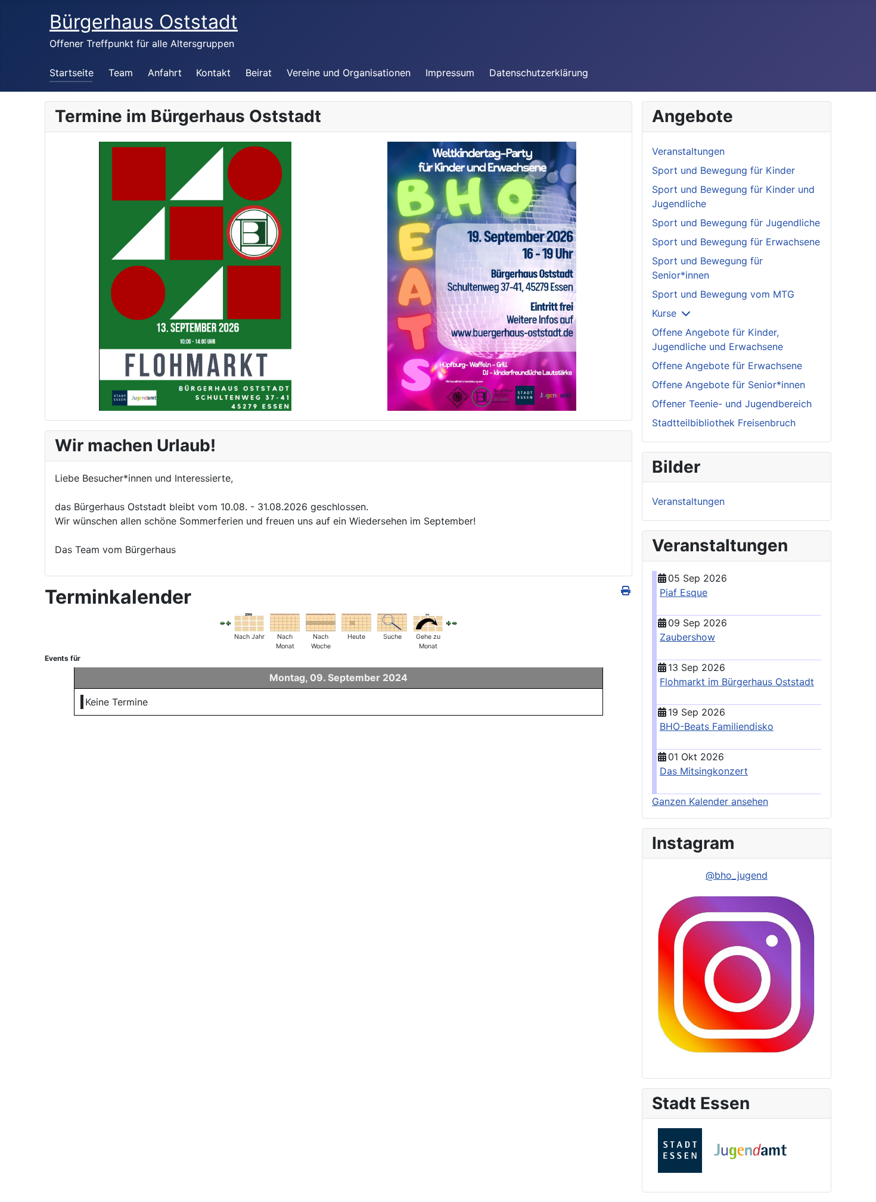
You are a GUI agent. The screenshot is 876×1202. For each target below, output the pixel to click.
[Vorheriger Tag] (228, 623)
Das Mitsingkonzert (704, 771)
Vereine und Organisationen (349, 73)
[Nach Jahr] (249, 621)
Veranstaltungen (688, 151)
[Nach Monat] (285, 621)
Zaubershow (687, 637)
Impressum (449, 73)
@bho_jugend (737, 875)
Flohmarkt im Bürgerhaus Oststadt (737, 682)
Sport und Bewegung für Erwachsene (736, 242)
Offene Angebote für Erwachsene (727, 365)
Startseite (71, 73)
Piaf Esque (683, 592)
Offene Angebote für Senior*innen (728, 385)
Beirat (259, 73)
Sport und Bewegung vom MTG (723, 294)
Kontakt (213, 73)
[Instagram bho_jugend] (736, 975)
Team (120, 73)
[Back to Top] (855, 1179)
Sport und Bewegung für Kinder (723, 170)
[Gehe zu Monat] (428, 621)
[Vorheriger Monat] (222, 623)
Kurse (664, 313)
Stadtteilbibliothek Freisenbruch (724, 423)
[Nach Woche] (321, 621)
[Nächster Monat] (454, 623)
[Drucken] (626, 591)
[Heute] (356, 621)
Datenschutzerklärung (538, 73)
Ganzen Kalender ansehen (710, 801)
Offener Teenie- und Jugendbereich (732, 404)
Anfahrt (165, 73)
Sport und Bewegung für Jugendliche (736, 223)
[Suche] (392, 621)
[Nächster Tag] (448, 623)
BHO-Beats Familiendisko (717, 726)
